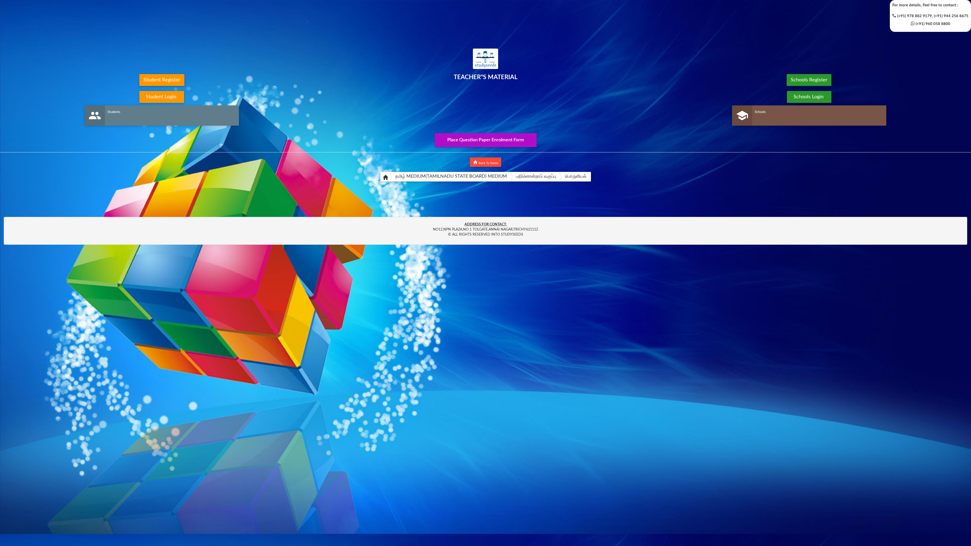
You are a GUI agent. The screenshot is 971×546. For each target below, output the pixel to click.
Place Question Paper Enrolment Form (485, 140)
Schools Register (809, 79)
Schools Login (809, 96)
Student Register (161, 79)
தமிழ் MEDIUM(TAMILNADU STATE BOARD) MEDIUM (451, 176)
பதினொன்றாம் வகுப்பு (536, 176)
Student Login (161, 96)
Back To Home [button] (485, 162)
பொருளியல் (575, 176)
